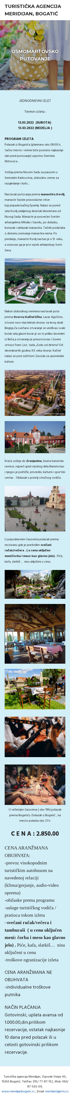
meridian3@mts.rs (57, 1091)
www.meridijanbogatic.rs (18, 1091)
